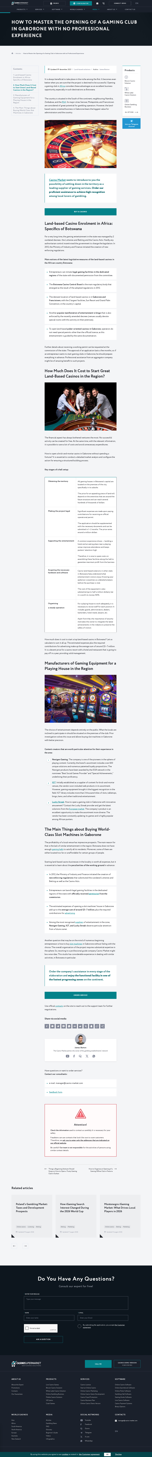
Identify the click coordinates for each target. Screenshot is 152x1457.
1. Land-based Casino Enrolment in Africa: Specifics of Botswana (22, 77)
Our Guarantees (17, 1394)
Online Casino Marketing (89, 1391)
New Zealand (16, 1439)
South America (16, 1426)
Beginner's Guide (52, 1433)
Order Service (80, 995)
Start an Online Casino (88, 1388)
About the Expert (17, 1385)
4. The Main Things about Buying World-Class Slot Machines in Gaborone (24, 110)
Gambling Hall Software (123, 1394)
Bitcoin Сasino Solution (54, 1388)
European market (76, 809)
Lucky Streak (58, 802)
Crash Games (50, 1403)
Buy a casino (80, 212)
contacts (59, 1006)
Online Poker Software (123, 1391)
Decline (118, 1454)
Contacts (14, 1391)
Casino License (85, 1385)
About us (111, 9)
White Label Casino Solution (56, 1391)
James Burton (104, 69)
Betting (38, 1227)
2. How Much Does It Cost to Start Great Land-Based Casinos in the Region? (24, 87)
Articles (18, 53)
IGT (54, 782)
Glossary (49, 1430)
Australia (14, 1436)
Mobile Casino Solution (54, 1397)
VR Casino (49, 1400)
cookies (65, 1454)
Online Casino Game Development (92, 1394)
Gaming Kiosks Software (123, 1397)
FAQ (47, 1426)
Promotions (15, 1388)
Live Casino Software (122, 1400)
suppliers (79, 922)
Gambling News (51, 1423)
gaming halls (57, 849)
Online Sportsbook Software (125, 1388)
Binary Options (120, 1407)
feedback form (55, 1092)
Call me (98, 1364)
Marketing (71, 1227)
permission (94, 893)
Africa (62, 86)
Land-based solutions (82, 69)
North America (16, 1430)
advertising (70, 913)
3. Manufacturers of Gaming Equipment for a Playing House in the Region (23, 99)
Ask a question (43, 1339)
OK (107, 1454)
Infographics (50, 1439)
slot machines (76, 944)
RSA (64, 102)
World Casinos (76, 9)
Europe (14, 1433)
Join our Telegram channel (131, 125)
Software (56, 9)
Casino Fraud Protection (88, 1397)
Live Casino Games (52, 1385)
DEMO (120, 3)
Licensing (31, 1227)
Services (38, 9)
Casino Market (57, 180)
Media (95, 9)
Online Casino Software (123, 1385)
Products (21, 9)
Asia (12, 1420)
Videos (48, 1436)
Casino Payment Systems (123, 1403)
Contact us (130, 9)
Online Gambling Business (55, 1394)
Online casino (21, 1227)
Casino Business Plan (87, 1400)
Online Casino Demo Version (90, 1403)
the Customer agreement (89, 1454)
